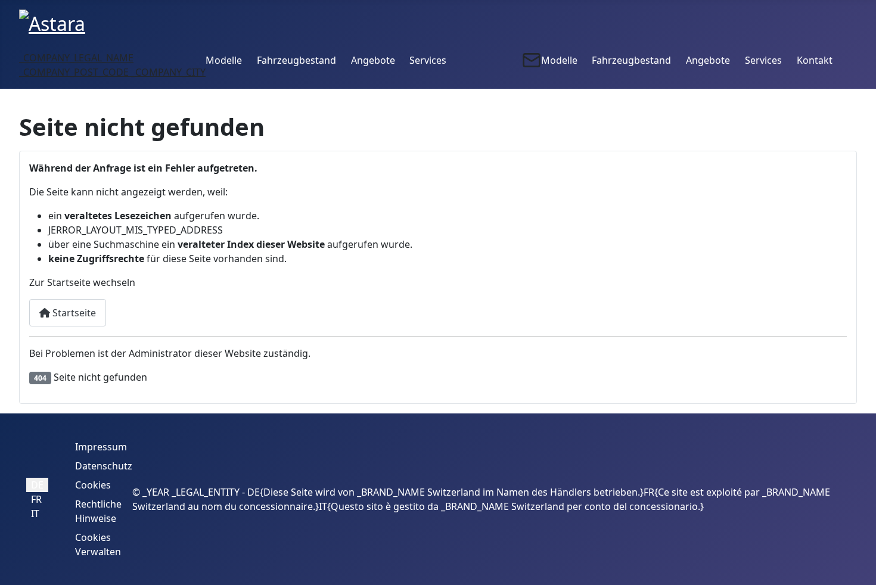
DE (37, 484)
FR (36, 499)
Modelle (224, 60)
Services (427, 60)
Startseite (73, 312)
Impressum (101, 446)
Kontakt (814, 60)
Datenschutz (103, 465)
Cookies (93, 484)
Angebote (373, 60)
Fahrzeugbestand (296, 60)
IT (35, 513)
